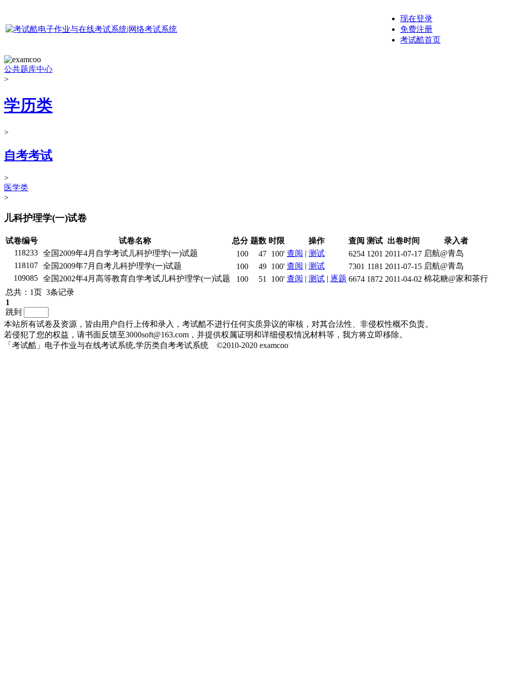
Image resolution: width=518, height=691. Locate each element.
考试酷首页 (420, 39)
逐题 (338, 278)
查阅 (295, 253)
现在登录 (416, 18)
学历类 (28, 105)
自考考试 (28, 155)
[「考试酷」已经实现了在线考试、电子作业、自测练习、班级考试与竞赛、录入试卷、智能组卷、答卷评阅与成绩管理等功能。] (91, 29)
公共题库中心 (28, 69)
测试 (317, 253)
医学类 (16, 187)
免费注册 (416, 29)
